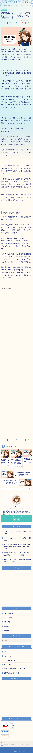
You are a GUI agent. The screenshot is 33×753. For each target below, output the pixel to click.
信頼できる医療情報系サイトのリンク (14, 668)
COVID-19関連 (8, 613)
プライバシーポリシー (10, 660)
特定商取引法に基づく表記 (11, 673)
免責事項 (23, 748)
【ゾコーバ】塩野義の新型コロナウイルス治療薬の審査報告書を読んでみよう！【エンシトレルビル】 (17, 546)
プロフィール (7, 664)
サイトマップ (7, 656)
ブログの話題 (8, 617)
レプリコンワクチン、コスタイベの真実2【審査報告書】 (17, 532)
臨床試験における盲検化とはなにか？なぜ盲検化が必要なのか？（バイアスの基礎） (17, 554)
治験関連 (6, 630)
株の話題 (6, 626)
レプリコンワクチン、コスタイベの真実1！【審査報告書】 (17, 539)
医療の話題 (4, 10)
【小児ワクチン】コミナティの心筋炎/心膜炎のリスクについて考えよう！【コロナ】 (17, 560)
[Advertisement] (16, 365)
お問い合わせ (7, 652)
